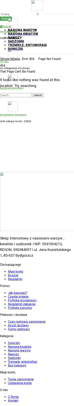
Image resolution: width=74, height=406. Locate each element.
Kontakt (13, 400)
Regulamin (15, 279)
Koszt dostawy (18, 325)
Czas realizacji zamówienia (26, 322)
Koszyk (13, 275)
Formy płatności (19, 329)
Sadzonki (14, 358)
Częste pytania (18, 296)
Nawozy (13, 354)
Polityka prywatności (22, 300)
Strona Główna (10, 59)
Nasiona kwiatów (19, 347)
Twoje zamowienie (21, 379)
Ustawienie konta (20, 383)
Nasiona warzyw (19, 350)
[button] (5, 26)
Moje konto (15, 271)
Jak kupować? (17, 293)
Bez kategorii (17, 365)
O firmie (13, 397)
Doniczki (14, 343)
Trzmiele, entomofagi (22, 362)
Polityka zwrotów (20, 308)
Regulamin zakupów (22, 304)
